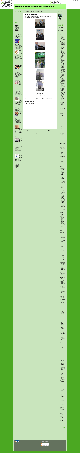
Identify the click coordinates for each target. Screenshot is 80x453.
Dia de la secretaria (20, 40)
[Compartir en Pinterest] (50, 98)
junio (61, 416)
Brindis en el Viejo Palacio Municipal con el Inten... (62, 118)
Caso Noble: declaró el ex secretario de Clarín (62, 389)
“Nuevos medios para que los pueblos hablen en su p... (62, 85)
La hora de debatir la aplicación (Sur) (62, 75)
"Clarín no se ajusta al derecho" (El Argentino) (62, 240)
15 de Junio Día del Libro (20, 113)
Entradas (43, 443)
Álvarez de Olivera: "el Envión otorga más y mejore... (62, 354)
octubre (61, 409)
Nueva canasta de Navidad (62, 209)
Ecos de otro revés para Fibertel (62, 131)
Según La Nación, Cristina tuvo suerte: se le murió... (62, 324)
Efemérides (62, 232)
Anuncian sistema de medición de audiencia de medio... (62, 283)
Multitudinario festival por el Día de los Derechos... (62, 222)
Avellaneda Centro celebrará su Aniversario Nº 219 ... (62, 385)
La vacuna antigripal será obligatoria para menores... (62, 394)
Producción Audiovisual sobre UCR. (62, 302)
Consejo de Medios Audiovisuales (61, 18)
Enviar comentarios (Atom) (34, 133)
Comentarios (44, 445)
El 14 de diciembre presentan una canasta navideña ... (62, 349)
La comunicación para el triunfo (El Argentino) (62, 274)
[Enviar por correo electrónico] (46, 98)
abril (61, 419)
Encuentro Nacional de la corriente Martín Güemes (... (62, 196)
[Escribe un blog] (47, 98)
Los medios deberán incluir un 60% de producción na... (62, 104)
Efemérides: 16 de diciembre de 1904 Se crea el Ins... (62, 177)
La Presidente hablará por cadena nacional (62, 399)
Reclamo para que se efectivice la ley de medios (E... (62, 158)
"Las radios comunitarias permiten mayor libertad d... (62, 334)
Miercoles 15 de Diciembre (62, 169)
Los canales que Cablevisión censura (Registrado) (62, 236)
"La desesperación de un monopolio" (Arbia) (62, 344)
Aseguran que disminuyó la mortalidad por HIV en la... (62, 404)
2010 (60, 31)
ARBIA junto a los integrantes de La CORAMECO (62, 293)
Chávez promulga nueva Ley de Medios (62, 122)
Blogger (47, 448)
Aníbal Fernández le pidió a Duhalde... (62, 218)
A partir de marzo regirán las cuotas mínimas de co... (62, 38)
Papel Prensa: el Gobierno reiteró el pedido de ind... (62, 93)
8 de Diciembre (62, 299)
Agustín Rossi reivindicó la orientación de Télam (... (62, 201)
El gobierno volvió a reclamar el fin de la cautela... (62, 163)
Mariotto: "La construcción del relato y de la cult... (62, 249)
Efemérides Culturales (62, 309)
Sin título (61, 113)
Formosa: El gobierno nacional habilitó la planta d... (62, 65)
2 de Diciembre (62, 362)
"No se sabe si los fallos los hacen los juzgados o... (62, 264)
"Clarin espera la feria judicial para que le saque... (62, 60)
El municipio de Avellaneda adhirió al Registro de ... (62, 205)
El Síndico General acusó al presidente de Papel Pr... (62, 51)
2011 (60, 30)
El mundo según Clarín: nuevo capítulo (62, 153)
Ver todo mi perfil (61, 21)
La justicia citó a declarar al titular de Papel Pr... (62, 47)
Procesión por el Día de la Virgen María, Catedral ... (62, 258)
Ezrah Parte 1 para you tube (62, 297)
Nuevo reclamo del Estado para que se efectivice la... (62, 144)
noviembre (62, 407)
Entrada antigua (52, 130)
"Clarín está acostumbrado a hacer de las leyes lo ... (62, 140)
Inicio (41, 130)
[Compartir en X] (48, 98)
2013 (60, 27)
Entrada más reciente (29, 130)
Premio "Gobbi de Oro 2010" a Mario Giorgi (62, 56)
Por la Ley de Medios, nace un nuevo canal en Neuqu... (62, 186)
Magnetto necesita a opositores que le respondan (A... (62, 99)
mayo (61, 417)
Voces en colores (61, 167)
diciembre (62, 33)
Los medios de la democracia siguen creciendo (62, 110)
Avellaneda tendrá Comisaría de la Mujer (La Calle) (62, 367)
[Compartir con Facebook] (49, 98)
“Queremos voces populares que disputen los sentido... (62, 79)
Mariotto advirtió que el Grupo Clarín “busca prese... (62, 70)
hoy (60, 34)
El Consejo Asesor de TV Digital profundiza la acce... (62, 339)
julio (61, 414)
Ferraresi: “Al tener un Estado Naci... (62, 214)
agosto (61, 413)
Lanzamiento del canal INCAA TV (62, 89)
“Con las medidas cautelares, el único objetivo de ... (62, 313)
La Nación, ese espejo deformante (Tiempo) (62, 279)
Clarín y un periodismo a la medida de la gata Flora (62, 181)
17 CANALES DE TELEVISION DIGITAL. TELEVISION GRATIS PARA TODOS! (18, 27)
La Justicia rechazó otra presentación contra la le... (62, 43)
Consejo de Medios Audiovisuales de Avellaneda (34, 6)
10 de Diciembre (62, 231)
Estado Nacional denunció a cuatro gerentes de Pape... (62, 191)
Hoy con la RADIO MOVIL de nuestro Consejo (62, 173)
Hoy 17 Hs (61, 316)
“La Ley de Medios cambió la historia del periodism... (62, 377)
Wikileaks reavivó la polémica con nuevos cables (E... (62, 329)
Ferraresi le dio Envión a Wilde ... (62, 225)
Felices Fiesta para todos (62, 115)
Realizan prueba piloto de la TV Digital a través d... (62, 372)
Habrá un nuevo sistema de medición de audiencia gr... (62, 268)
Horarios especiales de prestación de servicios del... (62, 127)
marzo (61, 420)
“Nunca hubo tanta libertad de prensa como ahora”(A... (62, 254)
